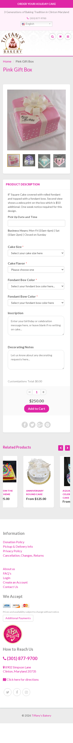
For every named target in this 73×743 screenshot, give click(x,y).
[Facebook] (17, 692)
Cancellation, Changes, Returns (23, 555)
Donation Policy (13, 542)
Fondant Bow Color (22, 296)
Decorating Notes (21, 347)
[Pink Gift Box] (36, 120)
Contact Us (10, 587)
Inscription (15, 313)
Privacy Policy (12, 551)
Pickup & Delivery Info (18, 546)
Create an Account (15, 582)
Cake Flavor (16, 263)
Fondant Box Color (21, 280)
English (29, 23)
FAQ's (7, 573)
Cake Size (15, 247)
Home (7, 61)
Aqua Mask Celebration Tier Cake (56, 494)
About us (9, 569)
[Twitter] (7, 692)
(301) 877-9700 (38, 18)
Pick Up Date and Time (22, 217)
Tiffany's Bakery (41, 715)
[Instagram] (26, 692)
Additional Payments (18, 618)
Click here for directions (22, 679)
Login (6, 578)
